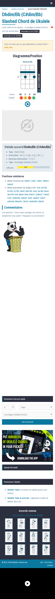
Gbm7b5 (28, 191)
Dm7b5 (44, 187)
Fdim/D (46, 194)
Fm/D (9, 197)
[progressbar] (33, 167)
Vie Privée (48, 562)
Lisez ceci (8, 47)
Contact (50, 565)
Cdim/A (26, 201)
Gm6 (35, 191)
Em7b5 (10, 191)
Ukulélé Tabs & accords (18, 498)
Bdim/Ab (18, 201)
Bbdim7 (46, 180)
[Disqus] (27, 290)
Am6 (16, 194)
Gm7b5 (40, 191)
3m (29, 155)
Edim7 (33, 180)
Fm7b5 (16, 191)
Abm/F (42, 197)
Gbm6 (22, 191)
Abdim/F (36, 197)
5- (35, 155)
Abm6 (46, 191)
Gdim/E (10, 184)
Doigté (11, 97)
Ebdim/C (39, 194)
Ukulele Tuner (13, 489)
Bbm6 (21, 194)
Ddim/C (32, 194)
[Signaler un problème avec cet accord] (52, 27)
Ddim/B (41, 201)
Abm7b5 (10, 194)
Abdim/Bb (33, 201)
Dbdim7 (27, 180)
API (41, 562)
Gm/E (30, 197)
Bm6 (26, 194)
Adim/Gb (10, 201)
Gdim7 (39, 180)
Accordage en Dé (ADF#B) (12, 36)
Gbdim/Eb (16, 197)
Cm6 (38, 187)
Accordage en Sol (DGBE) (29, 31)
